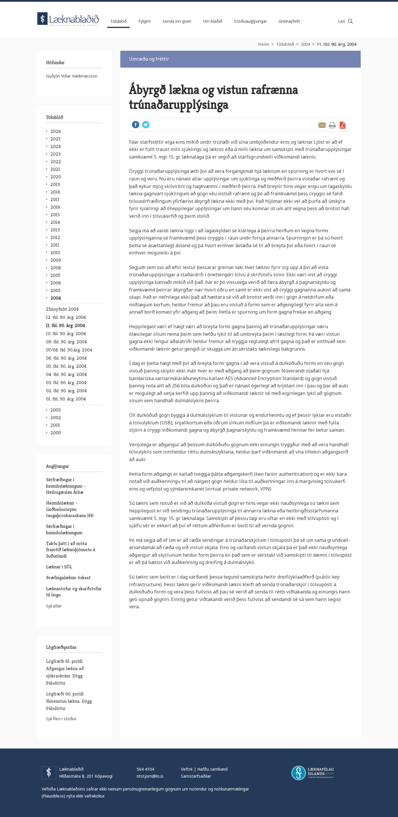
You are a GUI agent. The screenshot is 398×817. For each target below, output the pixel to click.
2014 (55, 222)
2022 (55, 162)
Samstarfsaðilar (196, 776)
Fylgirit (144, 21)
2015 (55, 215)
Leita (350, 21)
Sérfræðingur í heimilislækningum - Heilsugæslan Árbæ (66, 486)
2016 (55, 207)
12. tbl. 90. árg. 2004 (66, 317)
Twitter (145, 124)
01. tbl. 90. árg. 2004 (66, 399)
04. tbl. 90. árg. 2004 (66, 374)
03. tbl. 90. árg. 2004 (66, 382)
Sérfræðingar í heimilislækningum (64, 529)
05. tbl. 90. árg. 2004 (66, 366)
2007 (55, 275)
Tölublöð (285, 44)
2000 (55, 433)
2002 (55, 417)
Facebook (135, 124)
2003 (55, 410)
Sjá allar (54, 606)
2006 (55, 283)
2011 (54, 245)
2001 (55, 425)
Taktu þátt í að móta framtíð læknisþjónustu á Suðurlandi (70, 549)
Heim (263, 44)
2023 (55, 154)
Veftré (187, 769)
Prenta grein (332, 125)
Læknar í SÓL (59, 567)
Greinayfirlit (289, 21)
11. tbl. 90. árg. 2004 (336, 44)
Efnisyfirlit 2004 (62, 309)
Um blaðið (212, 21)
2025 (55, 139)
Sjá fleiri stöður (61, 718)
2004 (305, 44)
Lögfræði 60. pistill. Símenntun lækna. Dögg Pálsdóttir (69, 701)
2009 (55, 260)
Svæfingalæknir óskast (68, 577)
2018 (55, 192)
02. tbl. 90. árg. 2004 (66, 391)
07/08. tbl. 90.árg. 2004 (69, 350)
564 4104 (145, 769)
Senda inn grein (177, 21)
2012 (55, 237)
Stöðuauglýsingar (250, 21)
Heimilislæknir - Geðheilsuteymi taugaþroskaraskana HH (70, 509)
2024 (55, 146)
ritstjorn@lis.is (150, 776)
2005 (55, 290)
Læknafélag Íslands (312, 773)
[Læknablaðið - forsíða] (68, 14)
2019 (55, 184)
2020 (55, 177)
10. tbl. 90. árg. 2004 (66, 334)
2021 (55, 169)
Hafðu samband (212, 769)
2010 (55, 253)
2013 (55, 230)
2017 (54, 199)
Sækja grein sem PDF (342, 125)
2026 (55, 131)
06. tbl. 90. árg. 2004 (66, 358)
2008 (55, 268)
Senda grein (322, 125)
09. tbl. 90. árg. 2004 (66, 342)
